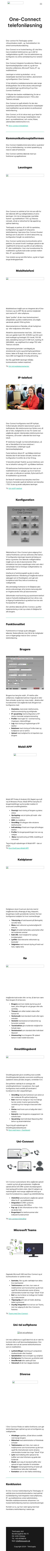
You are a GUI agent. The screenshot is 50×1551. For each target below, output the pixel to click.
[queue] (25, 978)
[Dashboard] (25, 1062)
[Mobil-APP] (25, 773)
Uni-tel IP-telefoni (15, 488)
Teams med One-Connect (18, 1313)
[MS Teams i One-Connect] (25, 1248)
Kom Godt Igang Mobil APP (19, 848)
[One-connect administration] (25, 526)
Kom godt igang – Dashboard (19, 1130)
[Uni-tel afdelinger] (25, 1401)
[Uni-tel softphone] (25, 1332)
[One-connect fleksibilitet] (25, 190)
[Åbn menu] (41, 3)
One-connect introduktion (18, 126)
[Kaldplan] (25, 884)
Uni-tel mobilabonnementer (19, 366)
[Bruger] (25, 673)
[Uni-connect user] (25, 1162)
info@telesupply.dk (23, 1541)
